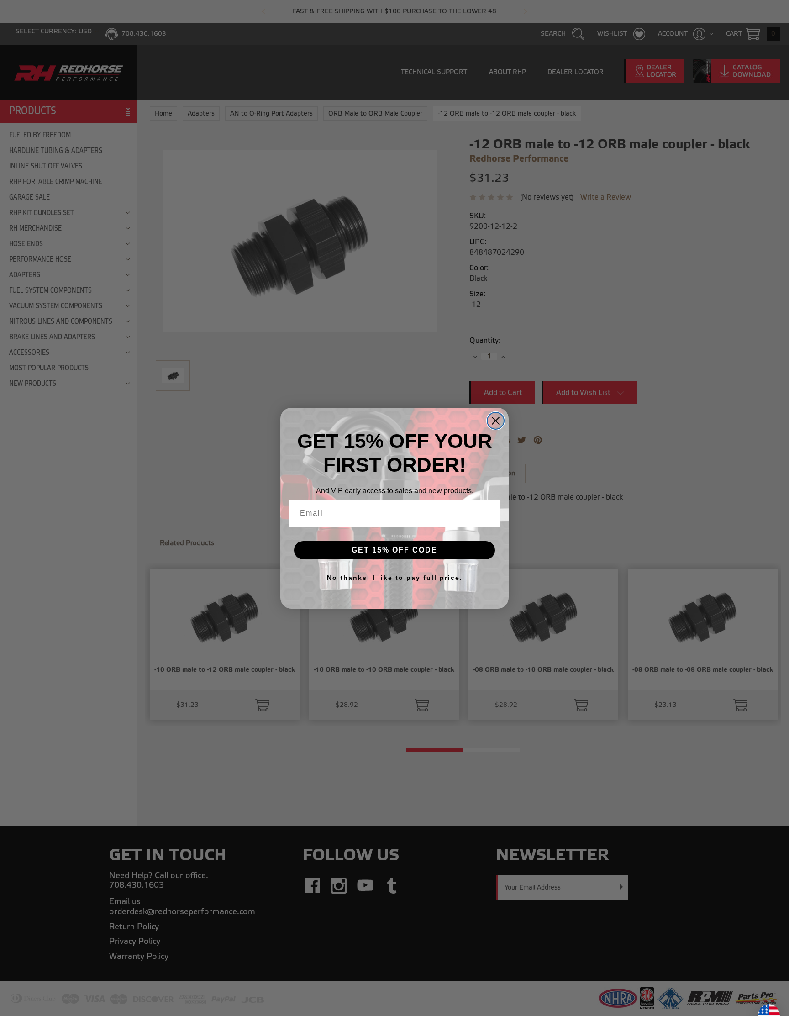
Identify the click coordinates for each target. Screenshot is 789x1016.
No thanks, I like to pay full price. (395, 577)
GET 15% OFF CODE (394, 550)
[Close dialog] (495, 420)
